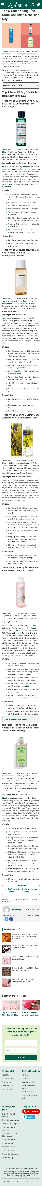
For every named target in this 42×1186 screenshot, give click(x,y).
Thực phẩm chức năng (10, 1154)
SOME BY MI (7, 167)
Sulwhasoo (31, 628)
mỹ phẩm (26, 167)
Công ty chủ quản (8, 1078)
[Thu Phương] (6, 910)
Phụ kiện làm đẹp (8, 1143)
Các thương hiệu (8, 1086)
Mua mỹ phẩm (7, 1089)
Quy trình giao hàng (29, 1082)
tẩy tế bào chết (19, 371)
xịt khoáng (25, 686)
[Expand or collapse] (37, 85)
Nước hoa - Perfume (9, 1147)
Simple (5, 798)
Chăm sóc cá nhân (8, 1150)
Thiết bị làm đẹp (7, 1158)
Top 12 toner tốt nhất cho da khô (17, 719)
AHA (20, 149)
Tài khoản (25, 1075)
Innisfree (14, 631)
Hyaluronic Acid (8, 304)
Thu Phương (16, 910)
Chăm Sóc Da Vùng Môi (10, 1124)
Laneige (5, 631)
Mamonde (6, 626)
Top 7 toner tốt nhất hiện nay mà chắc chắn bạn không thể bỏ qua (10, 1016)
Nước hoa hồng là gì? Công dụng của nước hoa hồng (30, 1015)
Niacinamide (27, 301)
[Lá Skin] (17, 4)
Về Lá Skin (5, 1075)
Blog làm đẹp (6, 1082)
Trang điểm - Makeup (9, 1139)
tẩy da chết (6, 187)
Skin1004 (6, 318)
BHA (4, 152)
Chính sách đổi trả (28, 1092)
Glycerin (32, 304)
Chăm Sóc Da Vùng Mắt (10, 1120)
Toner (4, 51)
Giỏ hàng (25, 1078)
